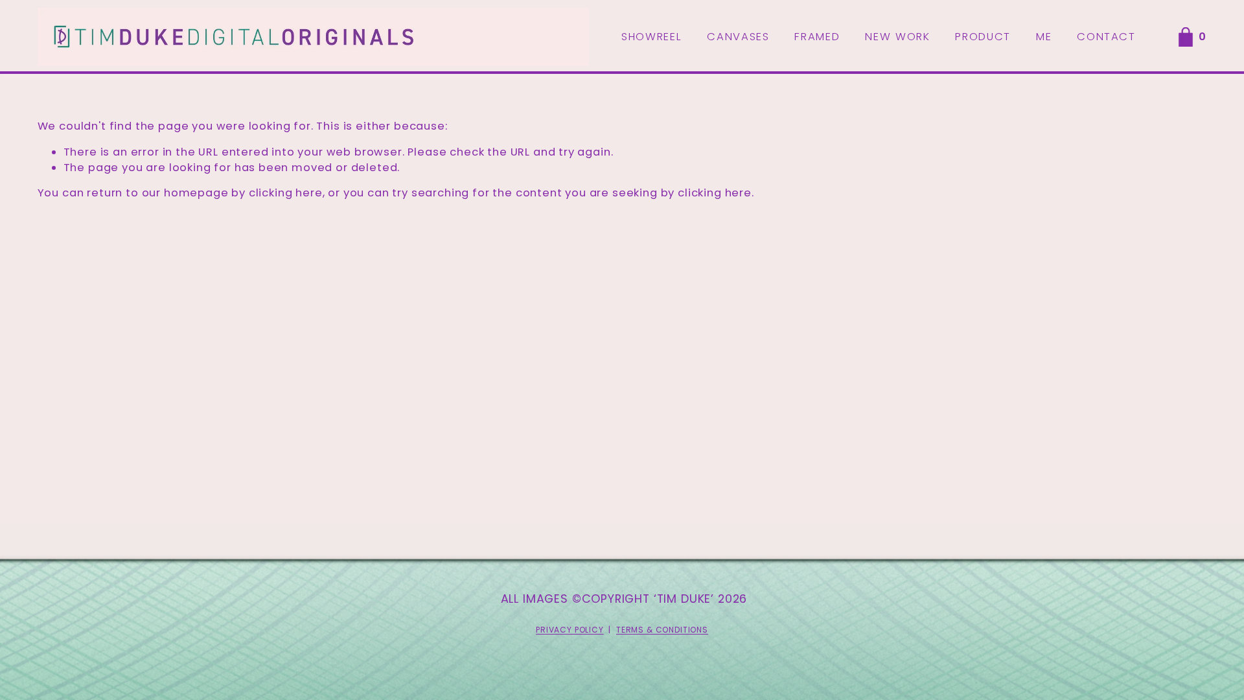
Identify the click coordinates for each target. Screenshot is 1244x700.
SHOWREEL (651, 36)
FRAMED (817, 36)
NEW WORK (897, 36)
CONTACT (1106, 36)
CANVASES (738, 36)
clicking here (286, 192)
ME (1044, 36)
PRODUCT (983, 36)
